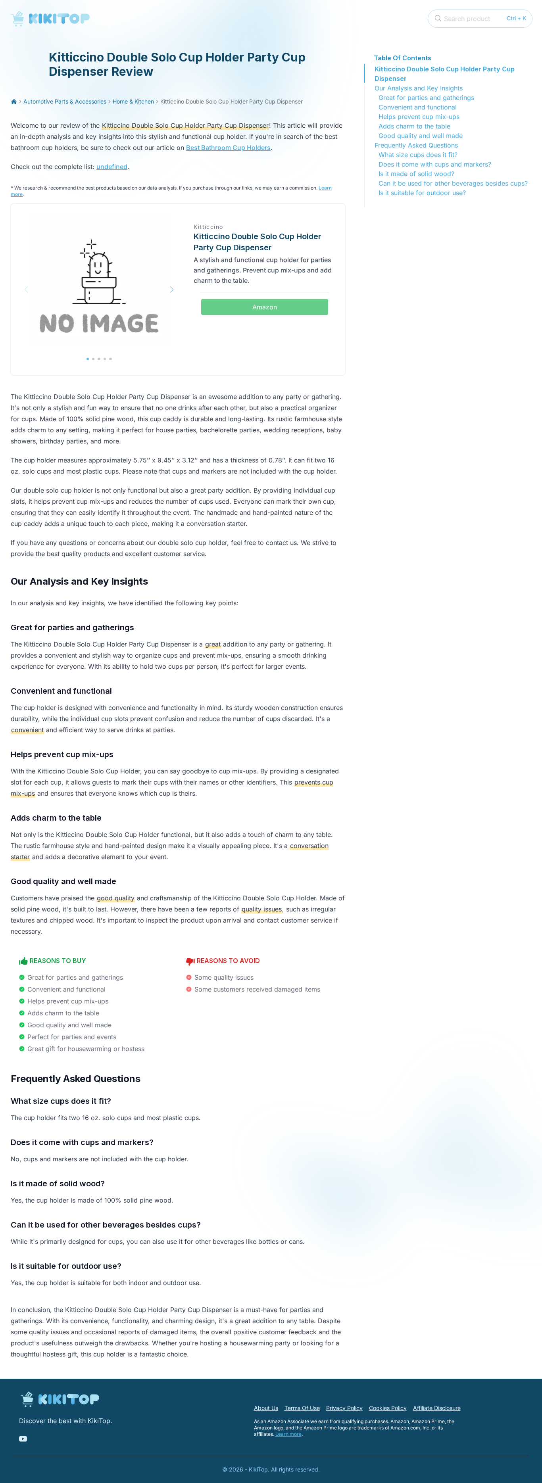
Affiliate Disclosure (437, 1407)
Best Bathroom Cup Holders (228, 148)
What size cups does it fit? (418, 155)
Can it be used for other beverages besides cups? (453, 183)
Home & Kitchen (133, 101)
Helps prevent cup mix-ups (419, 117)
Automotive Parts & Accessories (64, 101)
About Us (266, 1407)
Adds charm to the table (414, 126)
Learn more (288, 1434)
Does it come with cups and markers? (435, 164)
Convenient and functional (418, 107)
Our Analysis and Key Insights (419, 88)
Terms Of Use (302, 1407)
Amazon (264, 307)
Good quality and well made (421, 136)
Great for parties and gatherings (426, 98)
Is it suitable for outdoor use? (422, 193)
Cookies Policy (388, 1407)
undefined (111, 167)
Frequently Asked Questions (416, 145)
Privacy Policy (344, 1407)
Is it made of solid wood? (416, 174)
